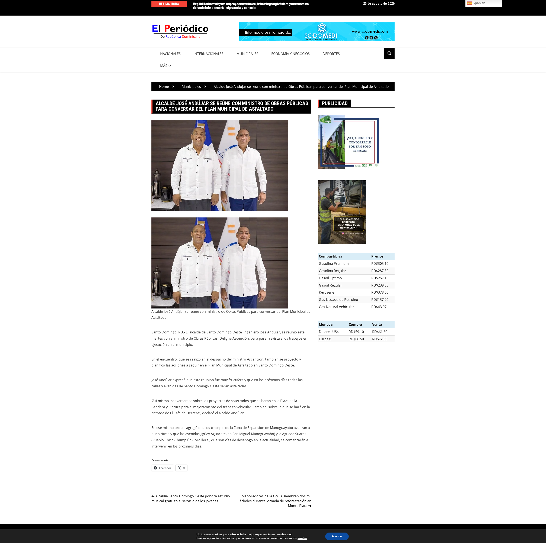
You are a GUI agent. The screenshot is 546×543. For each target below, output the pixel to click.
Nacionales (170, 53)
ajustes (302, 538)
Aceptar (337, 536)
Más (163, 65)
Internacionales (209, 53)
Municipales (247, 53)
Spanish (478, 3)
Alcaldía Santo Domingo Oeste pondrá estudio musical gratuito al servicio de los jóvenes (190, 498)
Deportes (331, 53)
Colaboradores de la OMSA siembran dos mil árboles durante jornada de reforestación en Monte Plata (275, 501)
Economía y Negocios (290, 53)
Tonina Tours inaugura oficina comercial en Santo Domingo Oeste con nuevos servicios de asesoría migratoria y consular (249, 6)
